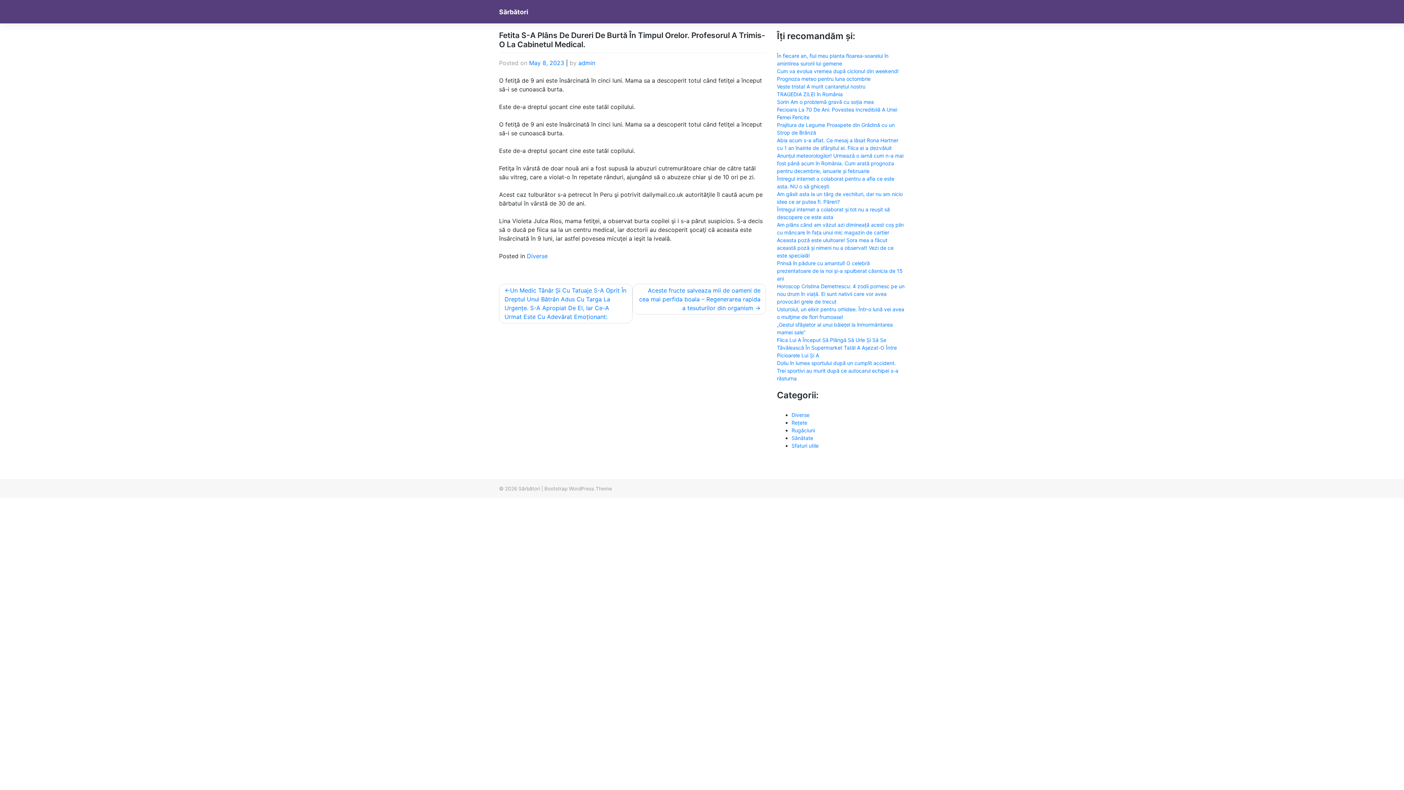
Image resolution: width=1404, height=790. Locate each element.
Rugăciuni (803, 430)
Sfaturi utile (805, 446)
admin (586, 63)
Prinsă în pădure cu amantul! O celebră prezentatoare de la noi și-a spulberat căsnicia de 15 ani (840, 271)
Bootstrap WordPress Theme (578, 489)
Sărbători (513, 12)
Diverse (537, 256)
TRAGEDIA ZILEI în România (810, 94)
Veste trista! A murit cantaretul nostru (821, 86)
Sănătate (802, 438)
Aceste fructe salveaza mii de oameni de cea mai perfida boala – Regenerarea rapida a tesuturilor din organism (699, 299)
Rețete (799, 423)
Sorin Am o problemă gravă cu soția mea (825, 102)
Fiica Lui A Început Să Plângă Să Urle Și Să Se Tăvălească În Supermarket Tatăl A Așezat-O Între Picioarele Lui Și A (837, 347)
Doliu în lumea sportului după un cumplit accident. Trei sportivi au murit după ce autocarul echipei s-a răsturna (837, 370)
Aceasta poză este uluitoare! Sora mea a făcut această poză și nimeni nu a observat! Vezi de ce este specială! (835, 248)
